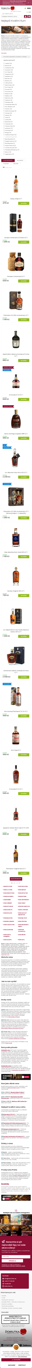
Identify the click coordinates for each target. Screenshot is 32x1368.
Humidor (21, 1339)
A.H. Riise (8, 72)
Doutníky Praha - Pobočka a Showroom (13, 1302)
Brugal (8, 132)
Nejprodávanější (7, 160)
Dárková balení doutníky (10, 1340)
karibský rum (24, 953)
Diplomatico (9, 85)
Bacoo (8, 152)
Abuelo (8, 115)
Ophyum (8, 100)
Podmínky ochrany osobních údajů (12, 1308)
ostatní (8, 63)
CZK (27, 12)
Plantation (9, 102)
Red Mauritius (10, 143)
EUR (30, 12)
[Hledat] (21, 16)
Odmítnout (22, 1365)
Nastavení (11, 1365)
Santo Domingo (10, 111)
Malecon (8, 93)
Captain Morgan (11, 136)
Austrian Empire (10, 134)
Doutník (16, 1341)
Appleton (9, 76)
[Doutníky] (16, 1197)
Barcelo (8, 78)
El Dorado (9, 91)
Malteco (8, 95)
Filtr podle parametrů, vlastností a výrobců (15, 56)
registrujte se (6, 2)
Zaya (7, 117)
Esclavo (8, 108)
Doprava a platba (7, 1304)
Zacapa (8, 113)
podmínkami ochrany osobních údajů (13, 1266)
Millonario (9, 98)
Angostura (9, 74)
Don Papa (9, 87)
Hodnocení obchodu (8, 1300)
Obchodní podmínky (7, 1306)
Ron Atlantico (10, 106)
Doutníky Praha (23, 1340)
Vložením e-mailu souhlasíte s (13, 1265)
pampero (9, 128)
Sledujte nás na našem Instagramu (16, 1212)
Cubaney (9, 123)
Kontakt (4, 1296)
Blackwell (8, 121)
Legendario (9, 154)
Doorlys (8, 89)
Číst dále (3, 53)
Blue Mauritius (10, 139)
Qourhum (9, 69)
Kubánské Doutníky (18, 1337)
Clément (8, 82)
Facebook (7, 1283)
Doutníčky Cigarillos (12, 1339)
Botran (8, 65)
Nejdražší (6, 163)
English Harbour (10, 141)
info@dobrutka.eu (10, 1278)
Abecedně (15, 163)
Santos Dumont (10, 145)
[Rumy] (16, 29)
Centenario (9, 67)
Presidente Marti (11, 104)
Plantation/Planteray (12, 149)
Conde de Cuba (11, 147)
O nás (3, 1298)
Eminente (9, 130)
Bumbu (8, 80)
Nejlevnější (20, 160)
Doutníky (9, 1337)
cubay (8, 119)
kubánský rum (5, 954)
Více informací (22, 1356)
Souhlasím (16, 1360)
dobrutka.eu (8, 1286)
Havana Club (10, 126)
